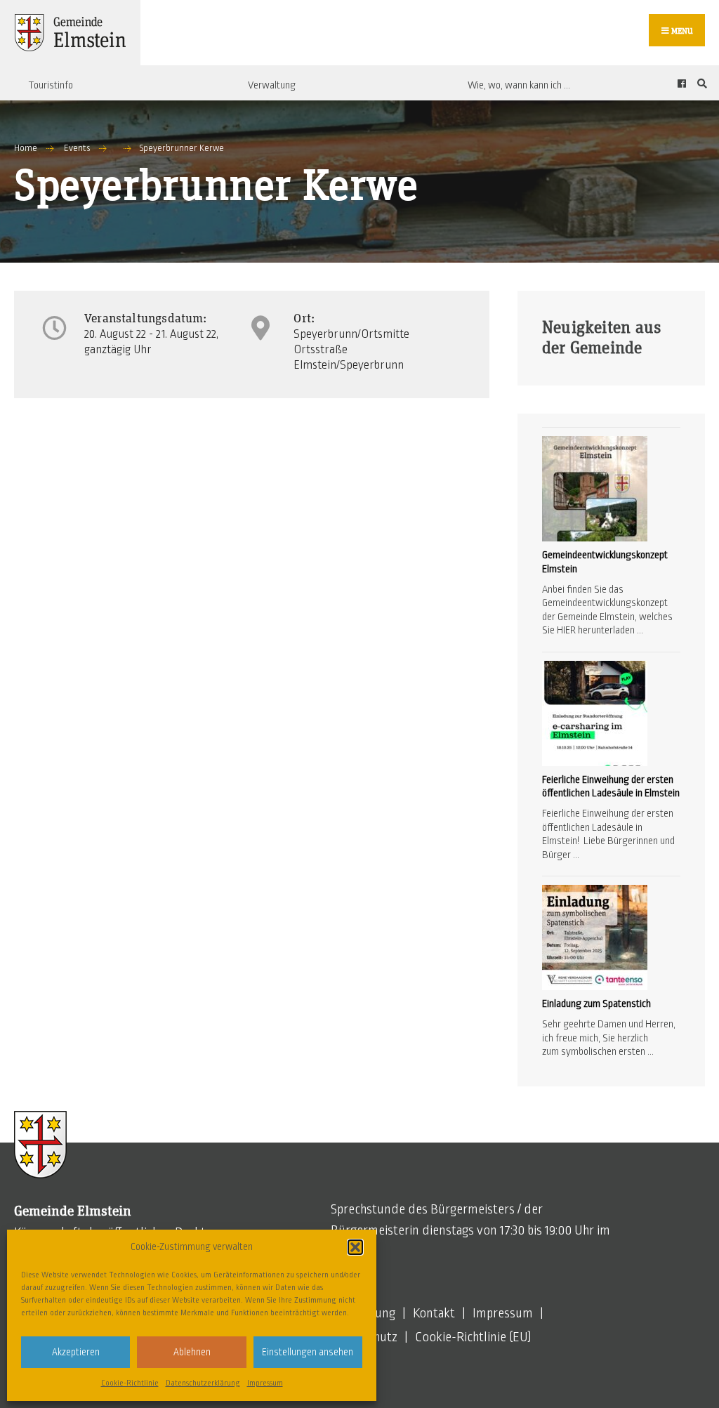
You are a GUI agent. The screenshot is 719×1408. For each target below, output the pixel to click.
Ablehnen (192, 1352)
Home (25, 148)
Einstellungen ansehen (307, 1352)
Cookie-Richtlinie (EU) (473, 1337)
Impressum (265, 1383)
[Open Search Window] (700, 83)
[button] (355, 1247)
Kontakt (434, 1313)
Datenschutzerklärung (203, 1383)
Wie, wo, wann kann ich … (519, 85)
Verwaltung (272, 85)
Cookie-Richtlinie (130, 1383)
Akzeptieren (76, 1352)
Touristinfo (50, 85)
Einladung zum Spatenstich (596, 1003)
